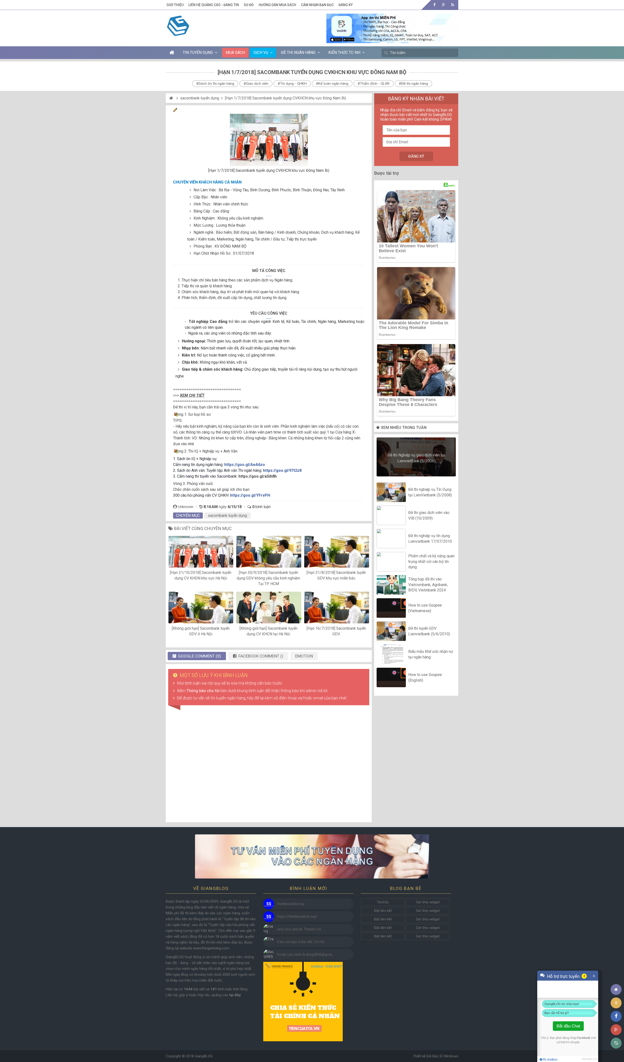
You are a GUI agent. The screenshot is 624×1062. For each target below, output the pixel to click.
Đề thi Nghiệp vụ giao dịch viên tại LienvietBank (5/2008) (416, 458)
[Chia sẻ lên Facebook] (616, 1016)
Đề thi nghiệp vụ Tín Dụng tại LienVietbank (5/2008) (430, 492)
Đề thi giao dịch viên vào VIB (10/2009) (428, 515)
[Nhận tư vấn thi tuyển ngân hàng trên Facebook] (312, 856)
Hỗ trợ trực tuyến (563, 976)
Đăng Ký (346, 5)
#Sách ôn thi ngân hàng (215, 83)
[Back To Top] (616, 976)
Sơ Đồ (249, 5)
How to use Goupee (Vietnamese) (425, 608)
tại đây (235, 995)
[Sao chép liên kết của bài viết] (616, 1043)
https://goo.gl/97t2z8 (282, 470)
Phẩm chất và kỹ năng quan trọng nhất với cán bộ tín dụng (431, 562)
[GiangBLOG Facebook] (434, 4)
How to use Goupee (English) (425, 677)
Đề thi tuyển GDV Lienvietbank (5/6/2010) (429, 631)
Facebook (583, 1038)
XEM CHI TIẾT (192, 395)
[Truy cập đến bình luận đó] (268, 903)
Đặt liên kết (383, 910)
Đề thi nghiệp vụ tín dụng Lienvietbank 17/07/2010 (430, 538)
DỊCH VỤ (261, 52)
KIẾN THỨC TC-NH (344, 52)
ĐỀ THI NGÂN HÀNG (298, 52)
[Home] (171, 98)
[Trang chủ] (616, 989)
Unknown (185, 506)
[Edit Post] (175, 110)
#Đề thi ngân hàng (413, 83)
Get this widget (428, 902)
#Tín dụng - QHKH (292, 83)
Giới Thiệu (175, 5)
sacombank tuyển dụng (199, 98)
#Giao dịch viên (256, 83)
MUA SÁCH (235, 52)
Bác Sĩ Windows (445, 1056)
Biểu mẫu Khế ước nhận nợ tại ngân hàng (430, 654)
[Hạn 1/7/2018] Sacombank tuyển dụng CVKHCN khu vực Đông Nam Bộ (285, 98)
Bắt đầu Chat (568, 1026)
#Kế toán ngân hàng (332, 83)
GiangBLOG (204, 1056)
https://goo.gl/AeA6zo (244, 464)
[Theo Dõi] (443, 4)
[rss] (452, 4)
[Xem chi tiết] (392, 40)
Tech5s (383, 902)
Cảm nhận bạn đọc (317, 5)
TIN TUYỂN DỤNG (198, 52)
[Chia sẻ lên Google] (616, 1029)
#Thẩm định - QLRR (374, 83)
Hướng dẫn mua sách (277, 5)
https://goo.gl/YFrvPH (250, 495)
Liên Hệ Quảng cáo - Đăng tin (213, 5)
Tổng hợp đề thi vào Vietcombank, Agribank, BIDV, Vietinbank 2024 (428, 585)
